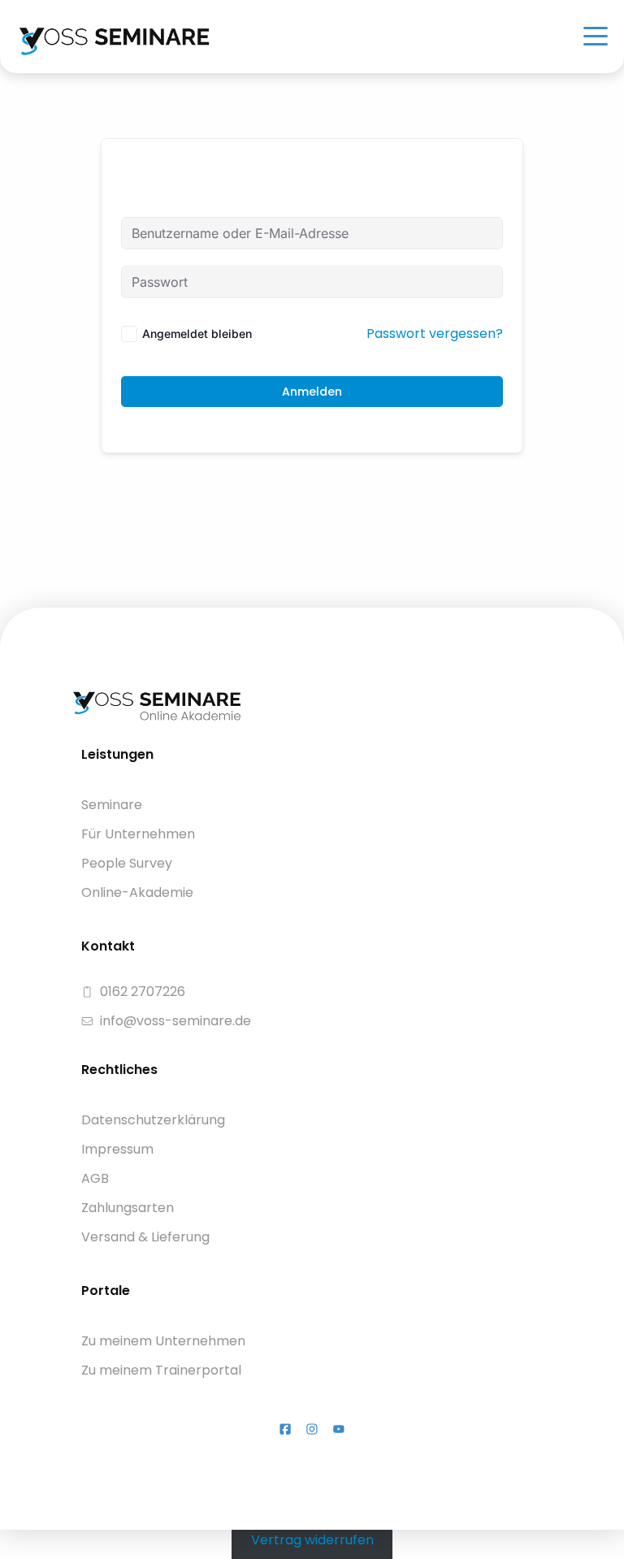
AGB (95, 1178)
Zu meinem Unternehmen (163, 1341)
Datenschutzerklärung (153, 1120)
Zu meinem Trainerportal (161, 1370)
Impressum (117, 1149)
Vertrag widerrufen (312, 1539)
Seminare (111, 804)
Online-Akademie (137, 892)
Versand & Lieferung (145, 1237)
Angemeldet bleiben (197, 333)
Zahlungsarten (127, 1207)
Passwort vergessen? (434, 333)
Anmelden (312, 391)
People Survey (126, 863)
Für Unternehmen (138, 834)
